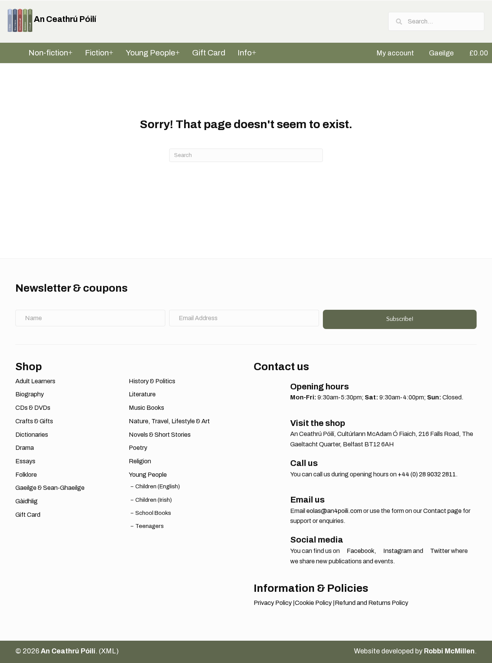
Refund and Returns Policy (371, 603)
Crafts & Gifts (34, 421)
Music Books (146, 407)
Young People (148, 474)
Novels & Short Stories (160, 434)
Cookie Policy (313, 603)
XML (108, 651)
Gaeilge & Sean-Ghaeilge (50, 487)
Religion (140, 461)
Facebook (360, 551)
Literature (142, 394)
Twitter (439, 551)
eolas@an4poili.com (334, 511)
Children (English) (157, 486)
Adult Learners (35, 381)
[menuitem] (392, 53)
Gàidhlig (26, 501)
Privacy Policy (273, 603)
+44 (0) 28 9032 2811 (427, 474)
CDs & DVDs (32, 407)
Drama (24, 447)
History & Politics (152, 381)
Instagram (397, 551)
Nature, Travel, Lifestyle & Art (169, 421)
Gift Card (27, 514)
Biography (29, 394)
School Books (153, 513)
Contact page (442, 511)
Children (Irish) (153, 500)
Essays (25, 461)
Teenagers (149, 526)
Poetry (138, 447)
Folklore (26, 474)
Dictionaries (31, 434)
